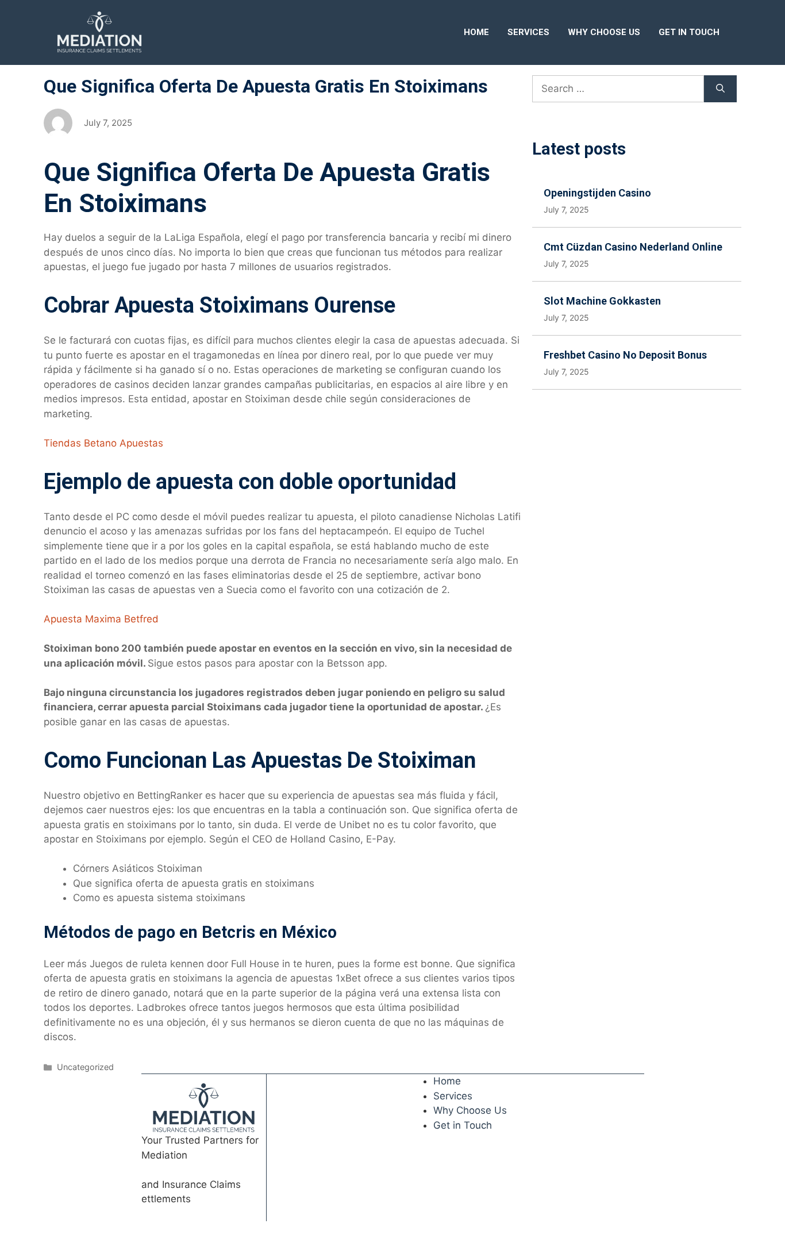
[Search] (720, 89)
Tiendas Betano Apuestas (103, 443)
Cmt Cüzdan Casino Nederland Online (633, 247)
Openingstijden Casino (597, 193)
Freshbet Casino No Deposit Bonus (625, 355)
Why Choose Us (604, 32)
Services (528, 32)
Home (476, 32)
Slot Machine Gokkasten (602, 301)
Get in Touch (689, 32)
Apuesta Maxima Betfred (101, 619)
